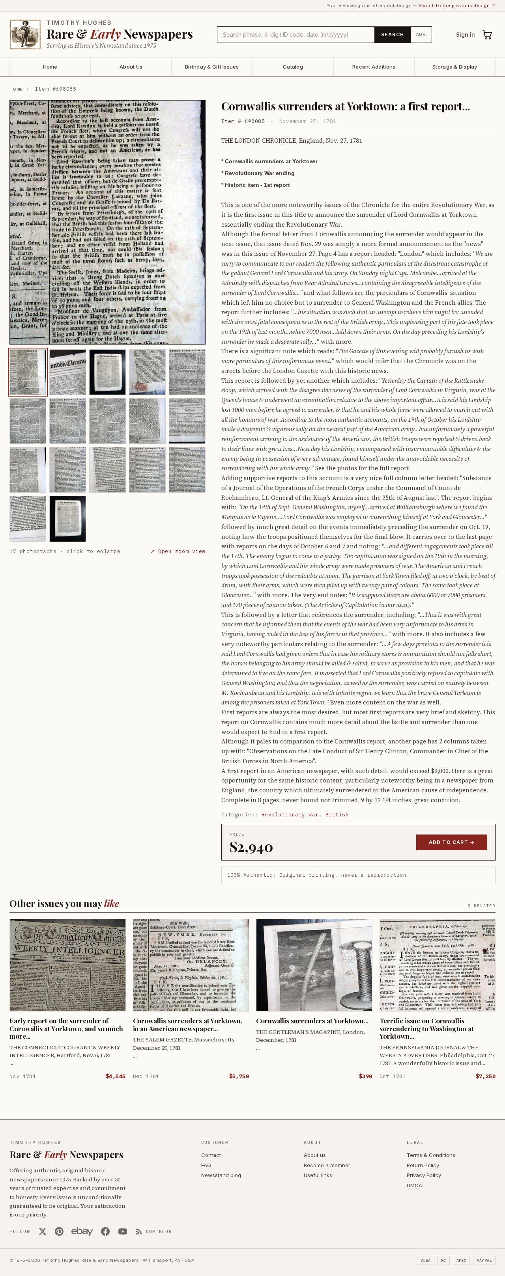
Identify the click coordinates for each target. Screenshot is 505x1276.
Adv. (421, 34)
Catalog (293, 66)
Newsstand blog (221, 1175)
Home (50, 66)
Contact (211, 1155)
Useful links (318, 1175)
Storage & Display (454, 66)
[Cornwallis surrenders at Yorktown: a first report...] (27, 372)
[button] (107, 222)
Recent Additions (373, 66)
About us (315, 1155)
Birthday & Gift (212, 66)
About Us (131, 66)
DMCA (414, 1185)
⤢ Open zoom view (177, 551)
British (337, 814)
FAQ (206, 1165)
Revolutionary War (290, 814)
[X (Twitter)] (42, 1231)
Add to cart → (452, 842)
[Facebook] (105, 1231)
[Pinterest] (59, 1231)
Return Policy (423, 1165)
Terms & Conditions (431, 1155)
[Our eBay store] (82, 1231)
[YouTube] (123, 1231)
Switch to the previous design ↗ (457, 5)
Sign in (465, 34)
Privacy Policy (424, 1175)
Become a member (327, 1165)
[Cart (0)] (488, 35)
